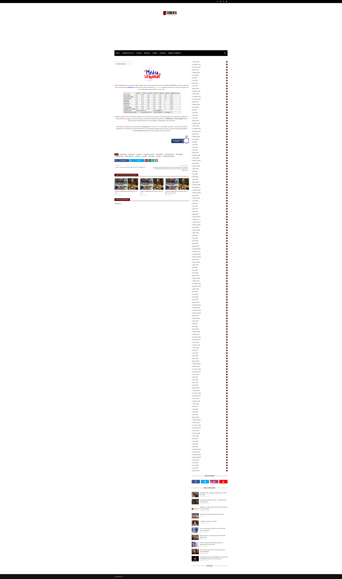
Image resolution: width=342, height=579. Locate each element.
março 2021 (209, 321)
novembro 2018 (209, 254)
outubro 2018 (209, 251)
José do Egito (179, 154)
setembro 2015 (209, 155)
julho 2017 (209, 211)
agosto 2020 (209, 302)
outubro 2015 (209, 158)
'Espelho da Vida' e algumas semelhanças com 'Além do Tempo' (213, 493)
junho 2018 (209, 240)
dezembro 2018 (209, 257)
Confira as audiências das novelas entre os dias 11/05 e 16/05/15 (176, 192)
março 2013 (209, 75)
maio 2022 (209, 353)
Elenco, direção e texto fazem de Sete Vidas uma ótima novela (212, 536)
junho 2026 (209, 465)
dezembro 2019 (209, 286)
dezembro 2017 (209, 224)
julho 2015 (209, 150)
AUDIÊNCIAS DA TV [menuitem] (128, 53)
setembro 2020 (209, 305)
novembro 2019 (209, 283)
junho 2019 (209, 273)
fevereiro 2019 (209, 262)
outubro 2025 (209, 452)
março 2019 (209, 265)
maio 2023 (209, 379)
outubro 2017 (209, 219)
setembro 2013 (209, 91)
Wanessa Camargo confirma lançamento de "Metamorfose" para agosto (211, 543)
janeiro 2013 (209, 69)
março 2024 (209, 403)
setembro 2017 (209, 216)
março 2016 (209, 168)
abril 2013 (209, 77)
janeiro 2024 (209, 398)
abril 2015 (209, 142)
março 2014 (209, 107)
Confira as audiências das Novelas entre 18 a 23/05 (151, 192)
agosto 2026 (209, 470)
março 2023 (209, 374)
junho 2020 (209, 297)
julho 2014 (209, 118)
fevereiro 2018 (209, 230)
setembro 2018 (209, 249)
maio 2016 (209, 174)
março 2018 (209, 232)
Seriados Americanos (127, 61)
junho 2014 (209, 115)
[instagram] (223, 1)
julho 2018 (209, 243)
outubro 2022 (209, 366)
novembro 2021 (209, 337)
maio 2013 (209, 80)
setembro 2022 (209, 363)
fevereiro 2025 (209, 433)
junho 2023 (209, 382)
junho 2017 (209, 208)
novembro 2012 (209, 64)
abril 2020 (209, 291)
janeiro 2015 (209, 134)
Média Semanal (129, 156)
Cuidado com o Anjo (149, 154)
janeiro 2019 (209, 259)
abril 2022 (209, 350)
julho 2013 (209, 85)
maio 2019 (209, 270)
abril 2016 (209, 171)
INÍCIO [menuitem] (118, 53)
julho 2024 (209, 414)
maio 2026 (209, 462)
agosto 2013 (209, 88)
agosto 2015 (209, 152)
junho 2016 (209, 176)
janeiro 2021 (209, 315)
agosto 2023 (209, 387)
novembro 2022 (209, 369)
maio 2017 (209, 206)
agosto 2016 (209, 182)
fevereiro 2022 (209, 345)
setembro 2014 (209, 123)
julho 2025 (209, 446)
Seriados (158, 156)
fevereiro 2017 (209, 198)
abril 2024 (209, 406)
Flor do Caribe (159, 154)
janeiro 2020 (209, 289)
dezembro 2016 (209, 192)
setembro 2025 (209, 449)
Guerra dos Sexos (169, 154)
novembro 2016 (209, 190)
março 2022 (209, 347)
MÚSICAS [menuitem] (147, 53)
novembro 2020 (209, 310)
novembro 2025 (209, 454)
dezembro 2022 (209, 371)
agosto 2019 (209, 275)
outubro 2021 (209, 334)
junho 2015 (209, 147)
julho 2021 (209, 326)
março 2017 (209, 200)
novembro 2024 (209, 425)
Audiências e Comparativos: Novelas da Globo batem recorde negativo (213, 508)
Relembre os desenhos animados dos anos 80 (212, 514)
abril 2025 (209, 438)
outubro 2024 (209, 422)
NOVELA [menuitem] (139, 53)
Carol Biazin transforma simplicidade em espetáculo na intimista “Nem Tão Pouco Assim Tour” (214, 557)
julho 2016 (209, 179)
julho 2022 (209, 358)
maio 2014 (209, 112)
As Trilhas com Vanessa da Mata (208, 521)
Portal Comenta (120, 64)
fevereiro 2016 (209, 166)
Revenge (144, 156)
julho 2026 (209, 468)
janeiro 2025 (209, 430)
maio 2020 (209, 294)
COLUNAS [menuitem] (163, 53)
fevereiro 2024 (209, 401)
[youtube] (226, 1)
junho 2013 (209, 83)
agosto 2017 (209, 214)
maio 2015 (209, 144)
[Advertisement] (171, 34)
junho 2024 (209, 412)
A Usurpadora (123, 154)
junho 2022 (209, 355)
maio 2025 (209, 441)
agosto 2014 (209, 120)
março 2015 (209, 139)
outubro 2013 (209, 94)
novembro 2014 (209, 128)
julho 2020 (209, 299)
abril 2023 (209, 377)
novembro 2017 (209, 222)
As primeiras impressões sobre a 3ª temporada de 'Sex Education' (213, 500)
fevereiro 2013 (209, 72)
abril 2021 (209, 323)
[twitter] (220, 1)
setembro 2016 (209, 184)
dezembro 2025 (209, 457)
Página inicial (117, 61)
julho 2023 (209, 385)
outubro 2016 (209, 187)
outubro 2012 (209, 61)
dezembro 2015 (209, 160)
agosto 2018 (209, 246)
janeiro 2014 (209, 102)
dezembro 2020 (209, 313)
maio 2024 (209, 409)
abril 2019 (209, 267)
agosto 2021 (209, 329)
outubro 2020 (209, 307)
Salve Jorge (151, 156)
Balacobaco (132, 154)
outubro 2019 (209, 281)
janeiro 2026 (209, 460)
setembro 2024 (209, 420)
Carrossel (139, 154)
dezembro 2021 (209, 339)
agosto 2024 (209, 417)
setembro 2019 (209, 278)
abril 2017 (209, 203)
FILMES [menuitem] (155, 53)
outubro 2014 (209, 126)
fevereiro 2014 (209, 104)
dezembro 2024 (209, 428)
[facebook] (217, 1)
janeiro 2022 (209, 342)
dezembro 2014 (209, 131)
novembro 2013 (209, 96)
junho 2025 (209, 444)
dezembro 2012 (209, 67)
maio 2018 (209, 238)
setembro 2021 (209, 331)
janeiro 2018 (209, 227)
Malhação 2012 (119, 156)
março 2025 (209, 436)
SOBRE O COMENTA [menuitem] (174, 53)
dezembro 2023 (209, 395)
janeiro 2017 (209, 195)
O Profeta (137, 156)
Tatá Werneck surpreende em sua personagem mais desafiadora (212, 550)
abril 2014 (209, 110)
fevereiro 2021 (209, 318)
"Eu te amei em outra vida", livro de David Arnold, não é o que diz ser (212, 529)
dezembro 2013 (209, 99)
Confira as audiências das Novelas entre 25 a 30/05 (126, 192)
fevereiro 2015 (209, 136)
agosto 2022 (209, 361)
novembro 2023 (209, 393)
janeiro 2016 (209, 163)
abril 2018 (209, 235)
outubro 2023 (209, 390)
